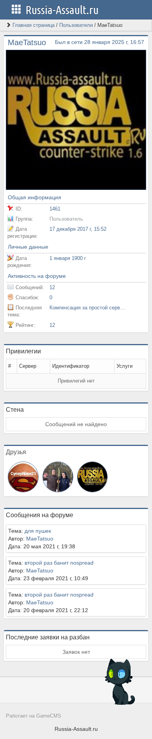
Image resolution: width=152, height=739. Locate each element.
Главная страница (33, 25)
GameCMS (48, 716)
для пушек (38, 531)
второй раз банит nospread (59, 563)
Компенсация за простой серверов (88, 308)
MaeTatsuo (39, 538)
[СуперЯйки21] (23, 476)
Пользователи (76, 25)
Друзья (16, 452)
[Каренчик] (57, 476)
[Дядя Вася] (92, 476)
